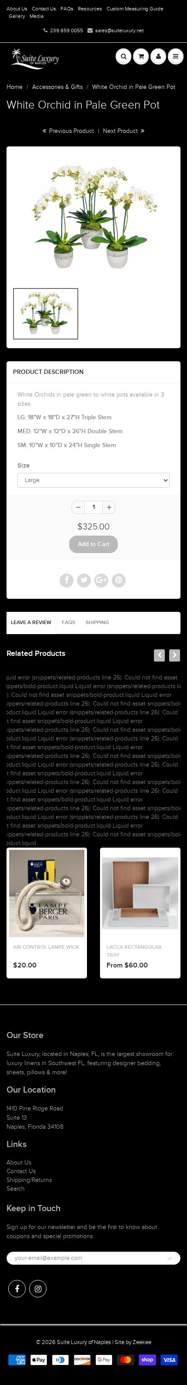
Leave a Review (31, 622)
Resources (90, 9)
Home (15, 87)
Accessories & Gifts (57, 87)
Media (36, 16)
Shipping (97, 622)
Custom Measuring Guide (135, 9)
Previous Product (70, 131)
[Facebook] (17, 1288)
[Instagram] (38, 1288)
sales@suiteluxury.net (119, 30)
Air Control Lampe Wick (44, 947)
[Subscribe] (170, 1259)
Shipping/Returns (29, 1180)
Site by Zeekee (133, 1342)
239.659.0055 (66, 30)
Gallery (17, 16)
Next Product (121, 131)
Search (16, 1188)
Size (23, 465)
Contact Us (44, 9)
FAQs (66, 9)
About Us (17, 9)
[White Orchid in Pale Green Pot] (93, 218)
